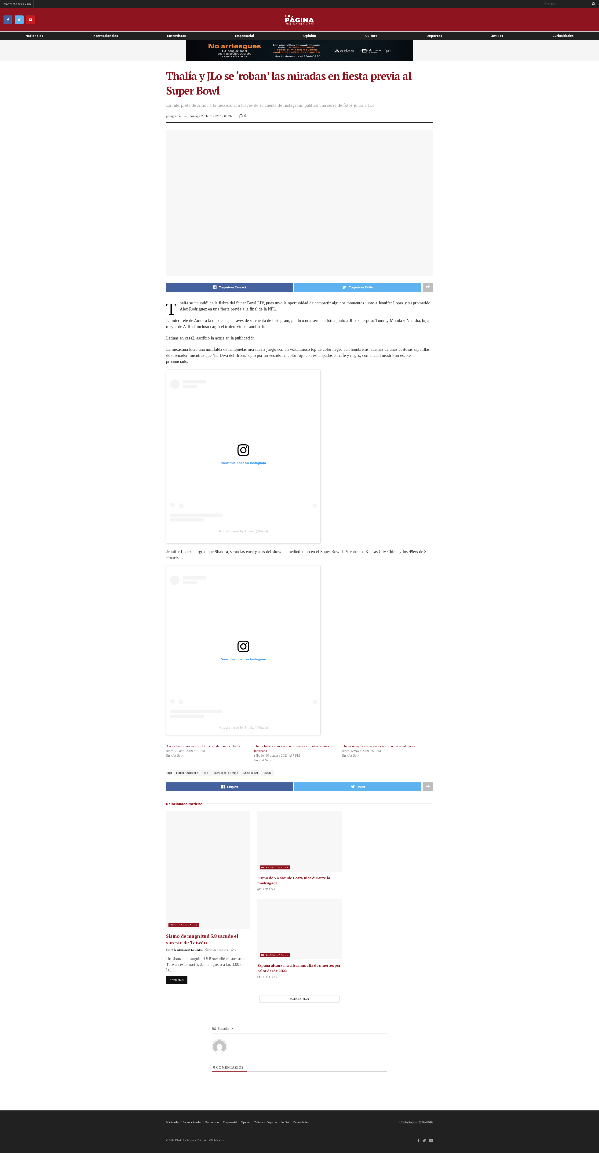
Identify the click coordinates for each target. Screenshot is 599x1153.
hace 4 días (268, 977)
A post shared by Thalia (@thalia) (243, 531)
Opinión (245, 1122)
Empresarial (244, 35)
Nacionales (34, 35)
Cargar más (299, 999)
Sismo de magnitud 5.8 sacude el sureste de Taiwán (202, 939)
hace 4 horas (218, 949)
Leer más (177, 980)
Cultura (371, 35)
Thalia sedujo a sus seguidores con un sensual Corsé (378, 746)
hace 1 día (267, 889)
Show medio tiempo (226, 772)
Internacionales (105, 35)
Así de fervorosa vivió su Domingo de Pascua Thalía (203, 746)
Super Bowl (250, 772)
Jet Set (497, 35)
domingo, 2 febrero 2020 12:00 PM (211, 116)
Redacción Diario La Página (187, 949)
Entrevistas (176, 35)
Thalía (267, 772)
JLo (206, 772)
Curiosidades (562, 35)
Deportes (434, 35)
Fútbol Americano (187, 772)
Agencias (175, 116)
